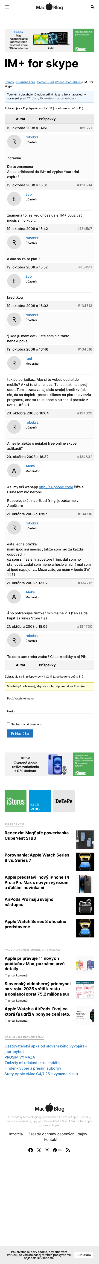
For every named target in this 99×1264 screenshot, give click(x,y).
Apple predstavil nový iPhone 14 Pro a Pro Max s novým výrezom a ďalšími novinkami (37, 882)
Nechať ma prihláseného (26, 724)
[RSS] (68, 1150)
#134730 (84, 626)
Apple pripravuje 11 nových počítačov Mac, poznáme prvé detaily (35, 963)
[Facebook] (30, 1150)
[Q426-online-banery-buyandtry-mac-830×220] (49, 40)
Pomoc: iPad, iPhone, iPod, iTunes (59, 82)
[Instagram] (47, 1150)
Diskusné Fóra (25, 82)
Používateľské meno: (20, 698)
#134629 (84, 413)
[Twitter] (39, 1150)
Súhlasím (83, 1255)
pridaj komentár (18, 975)
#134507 (84, 228)
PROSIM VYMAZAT (21, 1057)
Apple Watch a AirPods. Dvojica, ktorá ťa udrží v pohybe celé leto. (37, 1011)
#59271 (86, 128)
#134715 (85, 583)
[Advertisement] (49, 1213)
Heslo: (11, 711)
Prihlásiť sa (20, 733)
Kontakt (51, 1139)
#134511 (85, 267)
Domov (9, 82)
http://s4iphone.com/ (56, 487)
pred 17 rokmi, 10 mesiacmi (38, 98)
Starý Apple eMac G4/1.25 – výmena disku (41, 1073)
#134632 (84, 457)
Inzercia (16, 1134)
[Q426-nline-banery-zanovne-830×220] (49, 764)
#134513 (85, 305)
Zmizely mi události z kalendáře (32, 1062)
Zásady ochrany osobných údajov (57, 1134)
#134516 (85, 349)
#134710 (85, 514)
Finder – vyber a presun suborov (33, 1068)
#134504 (84, 185)
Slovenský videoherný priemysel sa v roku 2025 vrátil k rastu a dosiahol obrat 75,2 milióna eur (38, 988)
